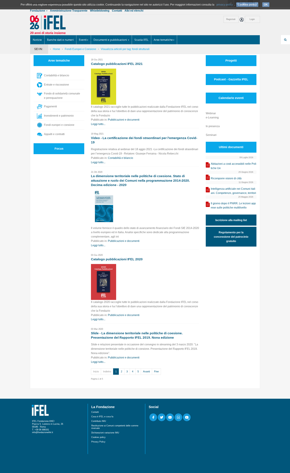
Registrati (230, 19)
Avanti (146, 371)
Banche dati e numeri (60, 40)
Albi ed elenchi (134, 10)
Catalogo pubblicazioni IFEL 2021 (117, 64)
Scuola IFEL (141, 40)
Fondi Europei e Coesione (80, 49)
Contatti (117, 10)
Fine (156, 371)
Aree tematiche (163, 40)
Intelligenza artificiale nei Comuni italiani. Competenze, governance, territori (233, 191)
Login (252, 19)
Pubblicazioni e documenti (123, 119)
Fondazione (38, 10)
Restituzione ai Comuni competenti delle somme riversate (114, 426)
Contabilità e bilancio (120, 157)
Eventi (83, 40)
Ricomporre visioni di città (226, 178)
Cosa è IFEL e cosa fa (102, 416)
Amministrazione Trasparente (68, 10)
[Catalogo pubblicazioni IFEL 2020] (103, 281)
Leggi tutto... (98, 124)
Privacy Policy (98, 441)
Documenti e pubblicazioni (110, 40)
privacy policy (224, 4)
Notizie (37, 40)
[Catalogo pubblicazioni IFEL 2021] (103, 86)
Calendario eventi (231, 98)
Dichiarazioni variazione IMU (105, 432)
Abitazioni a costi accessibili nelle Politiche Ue (233, 166)
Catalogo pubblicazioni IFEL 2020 (117, 259)
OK (266, 4)
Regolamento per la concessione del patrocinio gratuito (231, 237)
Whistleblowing (99, 10)
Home (56, 49)
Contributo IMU (98, 421)
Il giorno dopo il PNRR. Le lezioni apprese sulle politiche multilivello (233, 205)
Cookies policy (98, 437)
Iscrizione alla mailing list (231, 220)
